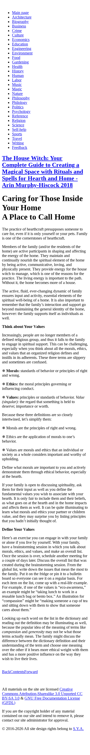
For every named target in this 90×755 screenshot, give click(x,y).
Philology (19, 102)
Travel (17, 138)
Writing (18, 143)
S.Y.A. (78, 729)
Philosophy (21, 98)
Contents (17, 672)
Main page (20, 12)
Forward (31, 672)
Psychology (21, 111)
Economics (21, 39)
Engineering (21, 48)
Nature (17, 93)
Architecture (22, 17)
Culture (18, 35)
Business (19, 26)
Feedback (19, 147)
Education (20, 44)
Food (16, 57)
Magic (17, 89)
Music (17, 84)
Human (18, 75)
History (18, 71)
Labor (17, 80)
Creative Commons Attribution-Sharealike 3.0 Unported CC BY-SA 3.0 (42, 693)
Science (18, 125)
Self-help (19, 129)
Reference (20, 116)
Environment (22, 53)
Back (6, 672)
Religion (19, 120)
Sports (17, 134)
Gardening (20, 62)
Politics (18, 107)
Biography (20, 21)
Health (17, 66)
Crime (17, 30)
